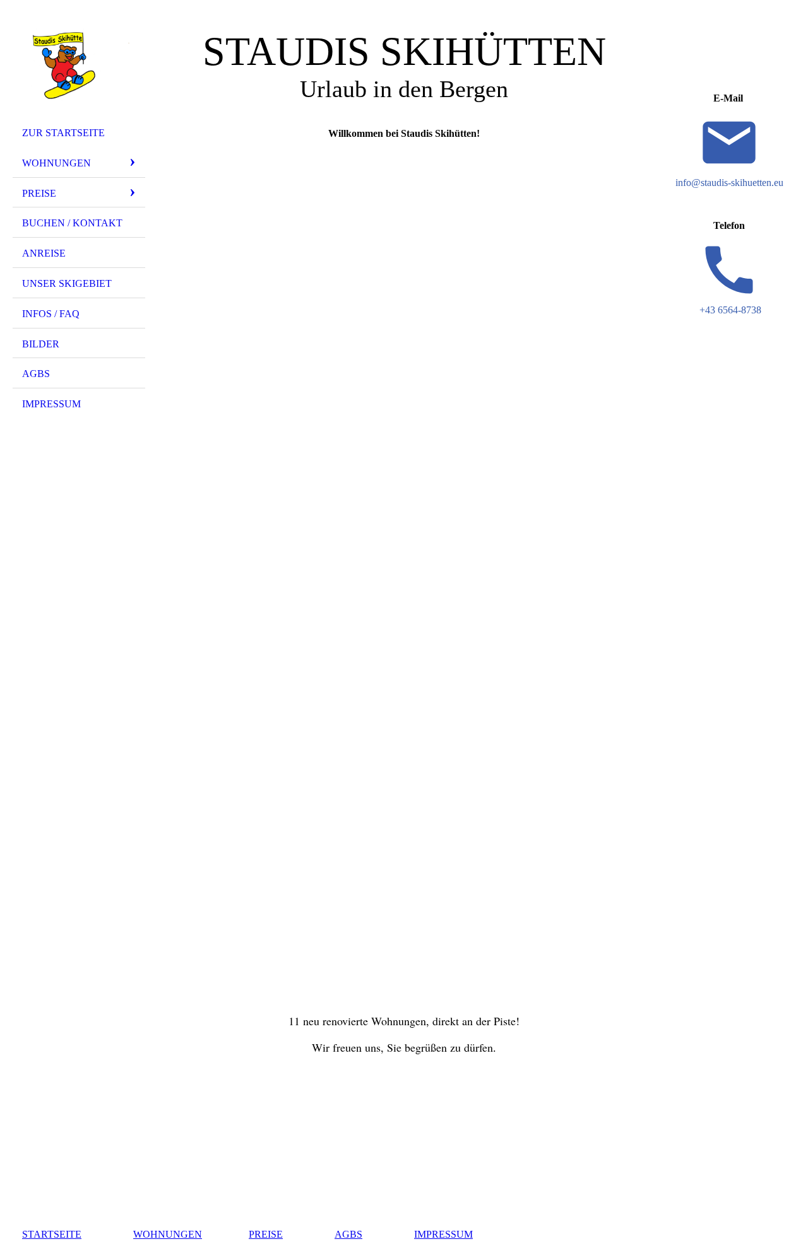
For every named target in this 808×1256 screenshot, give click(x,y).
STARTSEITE (51, 1234)
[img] (79, 65)
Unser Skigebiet (67, 283)
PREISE (266, 1234)
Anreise (44, 253)
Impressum (51, 403)
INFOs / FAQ (51, 313)
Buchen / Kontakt (72, 223)
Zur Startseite (63, 132)
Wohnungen (56, 163)
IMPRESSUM (443, 1234)
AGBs (36, 373)
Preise (39, 193)
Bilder (40, 344)
